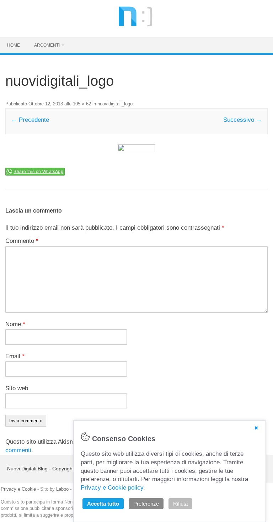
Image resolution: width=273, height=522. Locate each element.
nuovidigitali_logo (115, 103)
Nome (15, 324)
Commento (21, 240)
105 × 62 (82, 103)
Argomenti (47, 45)
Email (15, 356)
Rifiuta (180, 504)
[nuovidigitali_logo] (136, 155)
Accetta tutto (103, 504)
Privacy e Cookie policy (112, 487)
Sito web (16, 388)
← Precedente (30, 119)
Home (13, 45)
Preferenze (146, 504)
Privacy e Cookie (18, 489)
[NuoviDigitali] (136, 24)
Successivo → (242, 119)
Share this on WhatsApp (38, 171)
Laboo (62, 489)
